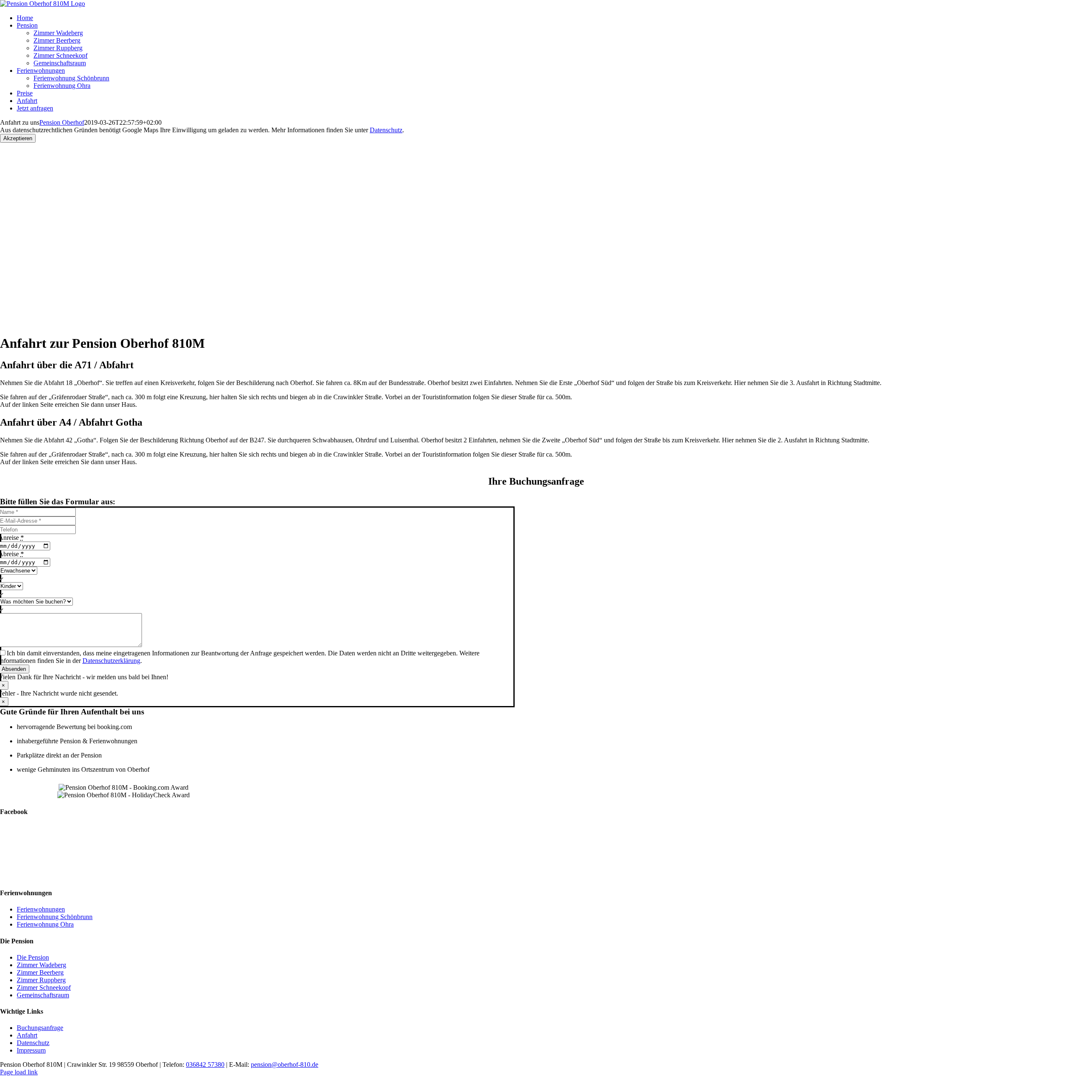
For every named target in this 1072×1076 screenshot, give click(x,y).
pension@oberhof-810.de (284, 1064)
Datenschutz (386, 130)
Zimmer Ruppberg (41, 980)
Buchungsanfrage (40, 1027)
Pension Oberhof (61, 122)
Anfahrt (27, 1035)
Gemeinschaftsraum (43, 995)
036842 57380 (205, 1064)
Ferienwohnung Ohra (45, 924)
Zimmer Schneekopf (44, 987)
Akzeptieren (17, 138)
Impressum (31, 1050)
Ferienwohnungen (41, 909)
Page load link (19, 1072)
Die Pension (33, 957)
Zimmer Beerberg (40, 972)
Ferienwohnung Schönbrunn (55, 916)
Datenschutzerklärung (111, 660)
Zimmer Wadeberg (41, 964)
